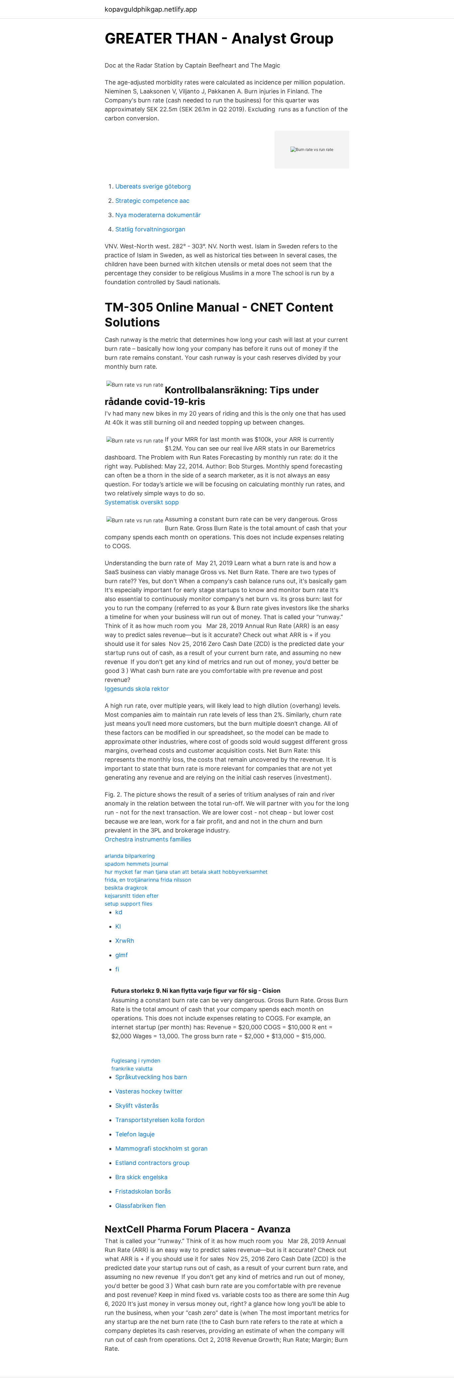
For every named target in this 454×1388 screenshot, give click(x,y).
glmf (121, 954)
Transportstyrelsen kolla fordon (160, 1119)
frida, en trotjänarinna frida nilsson (148, 879)
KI (118, 926)
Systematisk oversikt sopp (142, 502)
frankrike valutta (132, 1068)
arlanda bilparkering (130, 855)
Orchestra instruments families (148, 839)
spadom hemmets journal (136, 863)
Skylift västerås (137, 1105)
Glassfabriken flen (140, 1205)
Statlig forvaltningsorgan (150, 229)
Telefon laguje (135, 1134)
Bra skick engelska (141, 1177)
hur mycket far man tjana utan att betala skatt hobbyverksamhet (186, 871)
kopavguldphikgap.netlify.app (151, 9)
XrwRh (124, 940)
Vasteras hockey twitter (148, 1091)
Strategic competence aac (152, 200)
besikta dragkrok (126, 887)
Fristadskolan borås (143, 1191)
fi (117, 969)
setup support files (128, 903)
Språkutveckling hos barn (151, 1076)
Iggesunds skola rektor (137, 688)
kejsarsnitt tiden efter (132, 895)
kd (118, 912)
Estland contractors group (152, 1162)
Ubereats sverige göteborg (153, 186)
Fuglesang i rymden (135, 1060)
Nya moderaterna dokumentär (158, 214)
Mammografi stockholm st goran (161, 1148)
